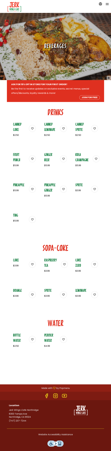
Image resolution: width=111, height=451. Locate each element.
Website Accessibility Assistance (55, 434)
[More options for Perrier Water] (63, 339)
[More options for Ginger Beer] (63, 159)
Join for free (89, 97)
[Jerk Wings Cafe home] (14, 7)
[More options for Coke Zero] (94, 264)
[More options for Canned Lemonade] (63, 128)
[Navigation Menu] (107, 4)
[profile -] (100, 4)
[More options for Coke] (32, 264)
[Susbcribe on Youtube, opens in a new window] (64, 396)
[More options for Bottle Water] (32, 339)
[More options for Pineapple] (32, 189)
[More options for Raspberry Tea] (64, 264)
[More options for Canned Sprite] (94, 128)
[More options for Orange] (32, 294)
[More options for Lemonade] (94, 294)
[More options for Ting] (32, 219)
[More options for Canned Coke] (32, 128)
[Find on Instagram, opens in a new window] (55, 396)
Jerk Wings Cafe (81, 410)
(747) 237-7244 (17, 420)
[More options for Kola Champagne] (96, 159)
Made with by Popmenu (36, 388)
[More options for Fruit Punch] (32, 159)
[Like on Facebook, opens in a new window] (46, 396)
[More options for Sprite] (94, 189)
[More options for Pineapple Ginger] (63, 189)
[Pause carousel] (109, 78)
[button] (24, 132)
